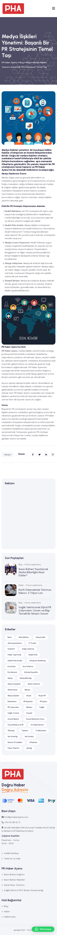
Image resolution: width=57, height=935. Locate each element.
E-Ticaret (32, 643)
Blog (20, 564)
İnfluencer (33, 742)
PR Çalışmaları (13, 707)
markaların (23, 412)
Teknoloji (11, 731)
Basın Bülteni (24, 637)
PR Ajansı (43, 701)
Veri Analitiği (13, 736)
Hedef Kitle (32, 655)
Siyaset (29, 713)
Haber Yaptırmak (14, 655)
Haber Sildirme (28, 649)
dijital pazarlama (15, 643)
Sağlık (41, 707)
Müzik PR (42, 696)
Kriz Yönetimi (28, 666)
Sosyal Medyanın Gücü (35, 719)
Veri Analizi (29, 736)
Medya (7, 454)
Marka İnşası (12, 690)
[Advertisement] (28, 517)
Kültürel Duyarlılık (31, 672)
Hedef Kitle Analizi (15, 661)
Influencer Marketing (37, 661)
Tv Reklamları (40, 731)
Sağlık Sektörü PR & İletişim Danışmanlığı (23, 890)
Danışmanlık (40, 637)
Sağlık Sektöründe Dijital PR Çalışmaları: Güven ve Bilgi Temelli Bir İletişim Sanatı (35, 610)
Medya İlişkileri (13, 696)
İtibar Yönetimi (13, 748)
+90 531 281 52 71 (12, 822)
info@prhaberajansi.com (16, 817)
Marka (10, 678)
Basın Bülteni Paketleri (14, 880)
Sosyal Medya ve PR (15, 725)
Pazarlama (12, 701)
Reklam (29, 707)
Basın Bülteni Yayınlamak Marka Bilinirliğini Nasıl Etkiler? (33, 572)
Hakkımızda (9, 917)
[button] (43, 929)
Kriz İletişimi (12, 672)
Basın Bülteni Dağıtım (14, 874)
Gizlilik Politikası (11, 853)
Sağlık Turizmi (13, 713)
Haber (21, 585)
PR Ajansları (28, 701)
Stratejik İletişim (37, 725)
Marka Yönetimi (34, 684)
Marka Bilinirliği (26, 678)
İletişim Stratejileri (15, 742)
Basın (10, 637)
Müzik (28, 696)
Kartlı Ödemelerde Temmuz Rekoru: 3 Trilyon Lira (35, 591)
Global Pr (11, 649)
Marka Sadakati (14, 684)
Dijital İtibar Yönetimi (14, 885)
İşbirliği (29, 748)
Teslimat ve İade (12, 858)
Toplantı (25, 731)
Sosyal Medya (13, 719)
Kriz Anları (12, 666)
